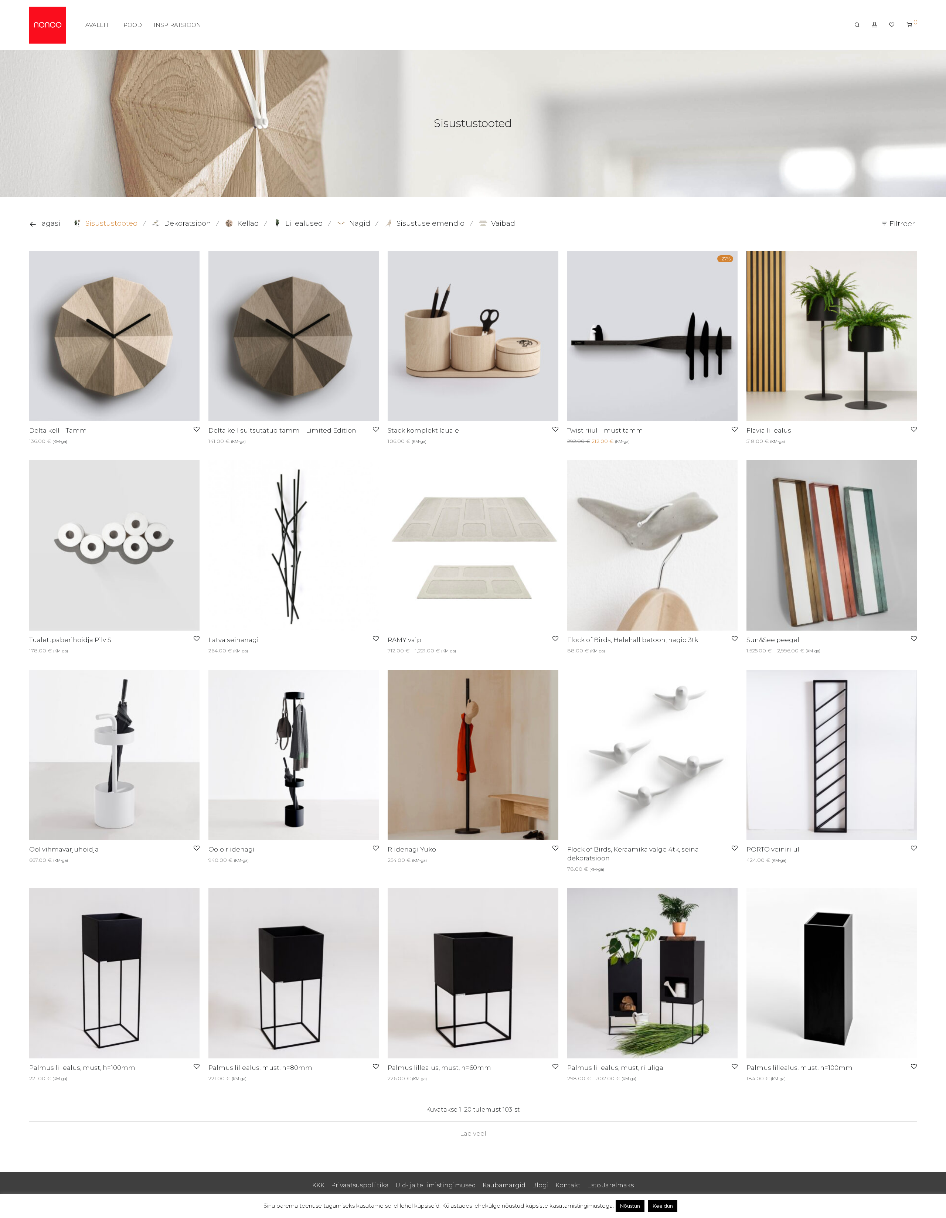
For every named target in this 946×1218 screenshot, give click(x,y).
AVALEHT (98, 24)
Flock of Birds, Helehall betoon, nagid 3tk (632, 640)
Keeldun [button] (663, 1206)
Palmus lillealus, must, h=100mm (82, 1067)
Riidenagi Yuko (412, 849)
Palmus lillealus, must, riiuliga (615, 1067)
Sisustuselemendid (431, 223)
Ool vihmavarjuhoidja (64, 849)
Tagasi (48, 223)
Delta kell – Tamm (58, 430)
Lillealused (304, 223)
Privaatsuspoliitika (360, 1185)
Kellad (248, 223)
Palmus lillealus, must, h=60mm (439, 1067)
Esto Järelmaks (610, 1185)
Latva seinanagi (233, 640)
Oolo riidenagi (231, 849)
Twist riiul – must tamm (605, 430)
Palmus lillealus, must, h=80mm (260, 1067)
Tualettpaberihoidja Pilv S (70, 640)
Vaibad (503, 223)
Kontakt (568, 1185)
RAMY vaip (404, 640)
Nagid (359, 223)
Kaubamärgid (504, 1185)
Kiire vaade (53, 441)
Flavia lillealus (768, 430)
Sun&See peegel (772, 640)
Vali (31, 441)
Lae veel (473, 1133)
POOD (132, 24)
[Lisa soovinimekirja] (197, 429)
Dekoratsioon (187, 223)
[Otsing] (857, 25)
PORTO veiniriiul (772, 849)
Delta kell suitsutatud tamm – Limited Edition (282, 430)
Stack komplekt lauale (423, 430)
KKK (318, 1185)
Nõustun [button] (630, 1206)
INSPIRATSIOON (177, 24)
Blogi (540, 1185)
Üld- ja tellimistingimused (435, 1185)
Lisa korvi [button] (218, 441)
